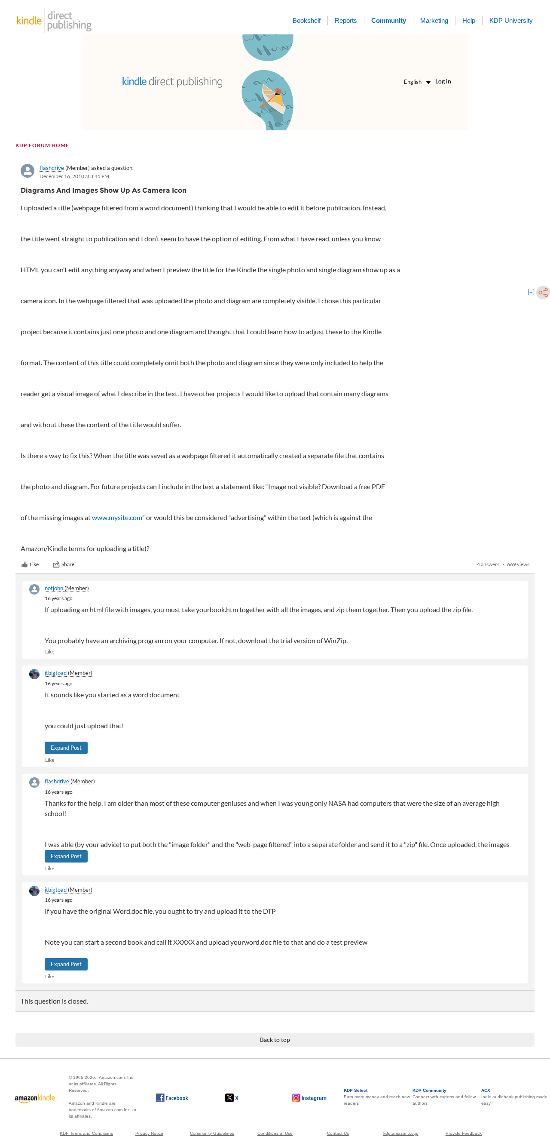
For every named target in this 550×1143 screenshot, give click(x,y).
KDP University (511, 20)
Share (67, 564)
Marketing (434, 20)
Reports (346, 20)
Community (388, 20)
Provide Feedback (464, 1133)
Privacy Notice (149, 1133)
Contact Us (338, 1133)
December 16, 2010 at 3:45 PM (74, 176)
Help (468, 20)
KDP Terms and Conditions (86, 1133)
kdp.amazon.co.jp (401, 1133)
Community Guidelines (212, 1133)
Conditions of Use (275, 1133)
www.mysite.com (117, 517)
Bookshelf (307, 20)
